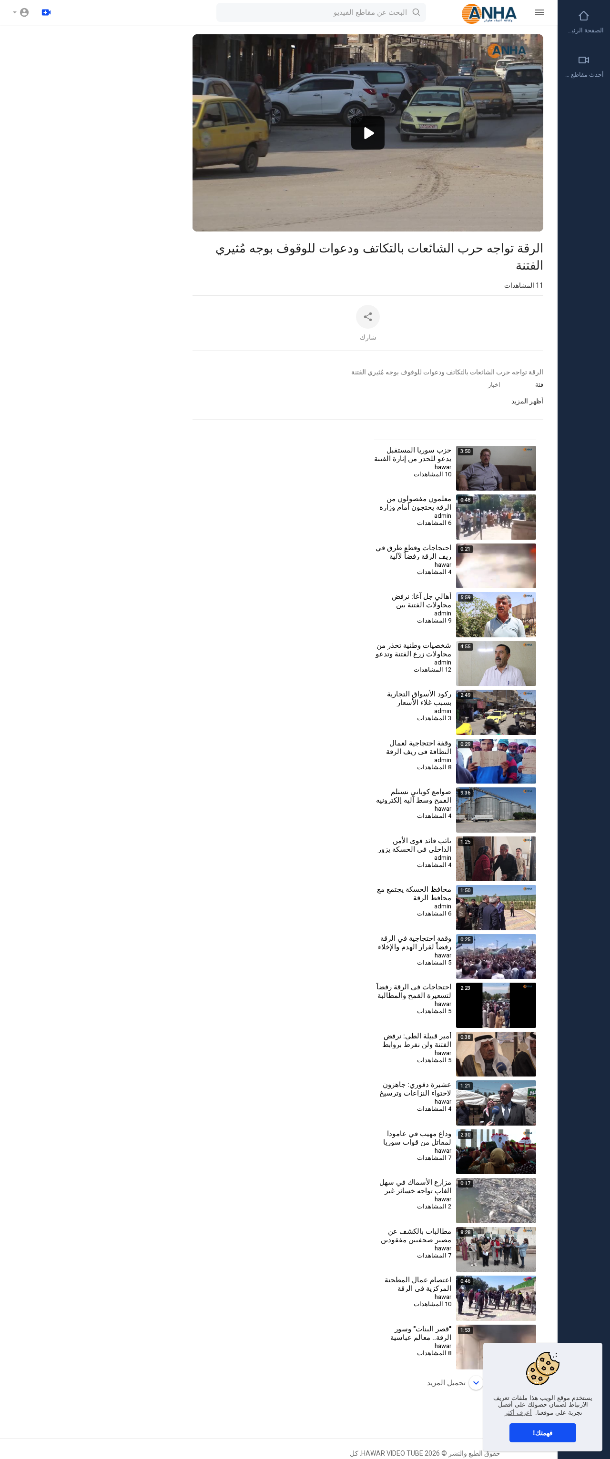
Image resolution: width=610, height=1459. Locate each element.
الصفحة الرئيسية (583, 30)
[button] (21, 12)
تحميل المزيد (446, 1383)
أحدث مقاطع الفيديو (583, 74)
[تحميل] (46, 12)
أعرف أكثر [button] (518, 1412)
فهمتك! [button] (543, 1433)
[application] (368, 132)
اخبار (494, 384)
